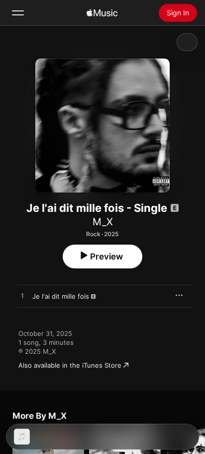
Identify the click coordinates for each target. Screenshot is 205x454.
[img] (102, 12)
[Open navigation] (18, 13)
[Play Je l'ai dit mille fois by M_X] (22, 296)
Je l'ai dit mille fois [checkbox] (60, 296)
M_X (103, 222)
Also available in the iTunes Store (69, 365)
